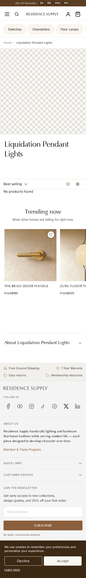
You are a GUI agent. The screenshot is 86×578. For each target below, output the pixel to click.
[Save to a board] (51, 234)
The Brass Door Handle (26, 286)
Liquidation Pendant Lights (34, 42)
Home (8, 42)
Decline (23, 561)
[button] (78, 14)
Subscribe (43, 525)
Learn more (12, 569)
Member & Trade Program (22, 449)
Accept (63, 561)
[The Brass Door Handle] (30, 255)
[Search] (17, 14)
